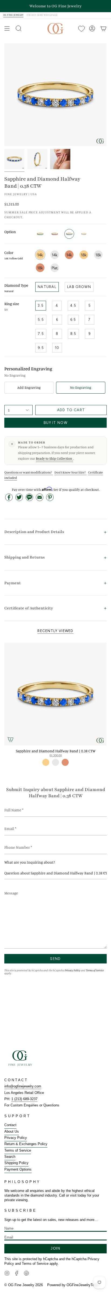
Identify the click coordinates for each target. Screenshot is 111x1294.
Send (55, 959)
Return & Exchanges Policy (25, 1144)
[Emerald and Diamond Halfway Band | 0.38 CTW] (40, 234)
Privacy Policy (72, 970)
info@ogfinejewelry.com (22, 1086)
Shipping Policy (16, 1163)
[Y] (14, 159)
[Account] (92, 28)
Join (55, 1248)
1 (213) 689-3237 (24, 1099)
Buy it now (55, 423)
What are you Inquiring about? (29, 862)
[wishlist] (81, 28)
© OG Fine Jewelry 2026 (23, 1285)
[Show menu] (7, 28)
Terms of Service (95, 970)
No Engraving (80, 387)
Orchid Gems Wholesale (42, 15)
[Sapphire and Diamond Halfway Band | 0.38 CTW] (55, 694)
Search (9, 1157)
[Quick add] (10, 739)
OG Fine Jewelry (13, 15)
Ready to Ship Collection (54, 458)
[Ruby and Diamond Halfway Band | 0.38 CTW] (54, 234)
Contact (10, 1125)
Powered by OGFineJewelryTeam (73, 1285)
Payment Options (18, 1169)
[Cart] (103, 28)
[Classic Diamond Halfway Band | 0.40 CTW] (83, 234)
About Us (11, 1131)
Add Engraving (29, 387)
